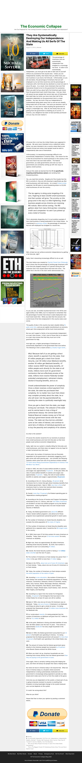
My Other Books (21, 754)
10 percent (49, 471)
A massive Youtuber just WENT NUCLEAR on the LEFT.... (76, 186)
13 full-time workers (53, 536)
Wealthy (39, 741)
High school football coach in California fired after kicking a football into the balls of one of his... (75, 205)
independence (54, 738)
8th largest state (62, 528)
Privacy (41, 754)
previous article (42, 223)
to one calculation (41, 577)
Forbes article (62, 183)
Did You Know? (59, 754)
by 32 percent (60, 647)
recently (41, 614)
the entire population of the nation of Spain (40, 573)
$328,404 (39, 626)
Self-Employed (45, 740)
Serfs (51, 740)
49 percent (56, 481)
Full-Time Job (46, 738)
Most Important (70, 754)
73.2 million (35, 618)
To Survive (34, 741)
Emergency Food (49, 754)
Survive (55, 740)
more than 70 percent (40, 493)
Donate (30, 754)
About (35, 754)
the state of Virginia (53, 522)
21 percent (39, 475)
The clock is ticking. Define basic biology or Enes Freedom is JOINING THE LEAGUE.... (76, 150)
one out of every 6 (44, 604)
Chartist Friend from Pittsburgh (58, 262)
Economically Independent (35, 738)
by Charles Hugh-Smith (57, 347)
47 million (53, 559)
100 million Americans (60, 501)
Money (30, 736)
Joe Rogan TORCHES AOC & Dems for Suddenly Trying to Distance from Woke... (75, 170)
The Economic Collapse (41, 26)
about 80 (54, 512)
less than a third (57, 485)
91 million (52, 546)
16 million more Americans (57, 608)
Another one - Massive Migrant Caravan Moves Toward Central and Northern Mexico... (75, 226)
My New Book (12, 754)
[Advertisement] (41, 13)
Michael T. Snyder (36, 740)
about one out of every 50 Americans (53, 563)
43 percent (35, 596)
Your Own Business (47, 741)
